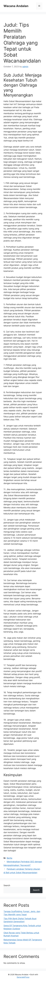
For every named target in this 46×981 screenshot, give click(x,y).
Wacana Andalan (16, 6)
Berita (9, 858)
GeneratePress (23, 977)
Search (7, 885)
